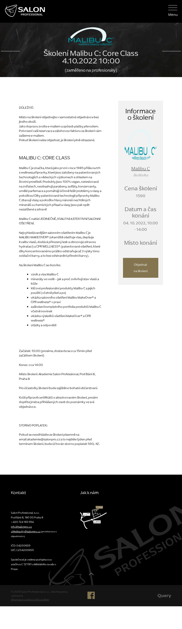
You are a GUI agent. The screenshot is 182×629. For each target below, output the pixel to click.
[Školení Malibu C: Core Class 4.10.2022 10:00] (140, 143)
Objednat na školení (141, 267)
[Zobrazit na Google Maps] (93, 517)
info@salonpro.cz (21, 527)
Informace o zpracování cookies (30, 599)
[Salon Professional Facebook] (91, 597)
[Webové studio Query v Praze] (164, 596)
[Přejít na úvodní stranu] (22, 10)
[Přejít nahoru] (91, 575)
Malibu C (140, 168)
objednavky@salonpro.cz (26, 531)
